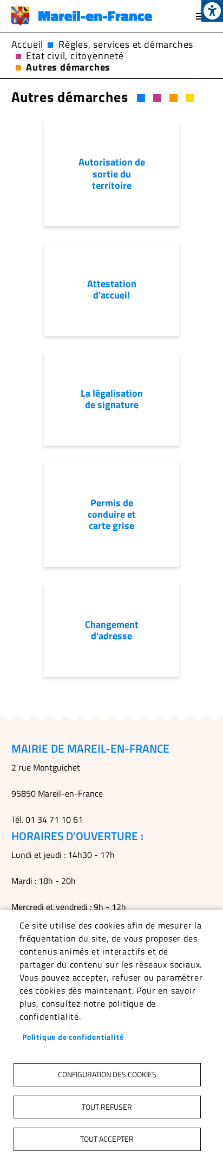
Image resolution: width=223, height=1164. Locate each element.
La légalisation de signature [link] (112, 399)
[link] (212, 11)
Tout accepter (107, 1139)
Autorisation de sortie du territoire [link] (111, 173)
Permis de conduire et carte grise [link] (112, 514)
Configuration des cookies (107, 1074)
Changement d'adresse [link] (112, 630)
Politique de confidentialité (72, 1037)
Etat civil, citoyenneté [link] (74, 55)
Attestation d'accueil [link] (111, 289)
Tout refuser (107, 1107)
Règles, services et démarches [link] (125, 44)
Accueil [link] (27, 44)
